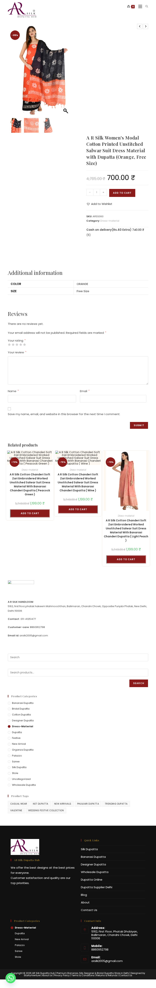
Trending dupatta (116, 803)
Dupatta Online (91, 880)
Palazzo (17, 755)
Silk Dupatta (19, 767)
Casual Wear (18, 803)
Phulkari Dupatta (88, 803)
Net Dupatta (40, 803)
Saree (16, 761)
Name (13, 391)
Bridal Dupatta (20, 708)
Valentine (16, 810)
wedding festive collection (46, 810)
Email (84, 391)
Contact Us (89, 910)
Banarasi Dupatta (22, 703)
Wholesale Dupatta (24, 785)
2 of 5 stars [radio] (13, 344)
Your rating (16, 340)
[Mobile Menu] (139, 6)
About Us (47, 975)
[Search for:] (145, 6)
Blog (84, 895)
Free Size (83, 291)
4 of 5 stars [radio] (20, 344)
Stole (15, 773)
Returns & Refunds (106, 975)
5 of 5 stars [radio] (24, 344)
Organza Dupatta (22, 750)
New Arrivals (62, 803)
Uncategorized (21, 779)
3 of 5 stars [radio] (16, 344)
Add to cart (122, 192)
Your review (17, 352)
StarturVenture (32, 975)
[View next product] (145, 26)
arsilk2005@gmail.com (107, 961)
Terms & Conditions (82, 975)
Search (138, 683)
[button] (66, 72)
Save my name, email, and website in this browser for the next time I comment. (64, 414)
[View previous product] (139, 26)
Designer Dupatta (23, 720)
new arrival (19, 744)
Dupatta (17, 732)
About (85, 902)
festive (16, 738)
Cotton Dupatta (21, 714)
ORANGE (82, 284)
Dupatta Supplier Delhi (96, 887)
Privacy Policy (62, 975)
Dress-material (109, 221)
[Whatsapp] (11, 978)
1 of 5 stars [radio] (9, 344)
